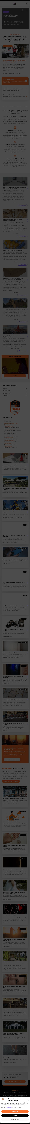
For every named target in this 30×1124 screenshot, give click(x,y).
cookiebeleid (8, 1107)
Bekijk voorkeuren (15, 1119)
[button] (28, 1099)
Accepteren (15, 1111)
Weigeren (15, 1115)
